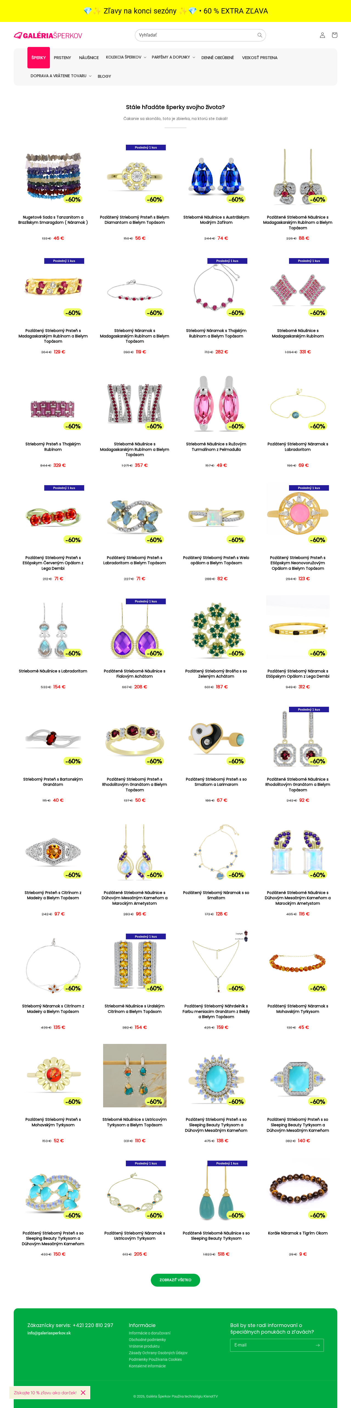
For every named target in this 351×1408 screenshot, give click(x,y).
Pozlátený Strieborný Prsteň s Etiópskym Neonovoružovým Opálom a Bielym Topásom (297, 563)
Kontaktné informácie (147, 1366)
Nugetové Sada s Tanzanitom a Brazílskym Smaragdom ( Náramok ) (53, 220)
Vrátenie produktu (144, 1346)
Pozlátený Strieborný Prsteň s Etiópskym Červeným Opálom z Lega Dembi (53, 563)
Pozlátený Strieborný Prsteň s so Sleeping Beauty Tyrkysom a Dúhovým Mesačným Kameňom (216, 1125)
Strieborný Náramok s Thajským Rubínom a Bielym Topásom (216, 333)
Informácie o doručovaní (149, 1333)
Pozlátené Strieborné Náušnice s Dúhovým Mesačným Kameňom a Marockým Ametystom (135, 898)
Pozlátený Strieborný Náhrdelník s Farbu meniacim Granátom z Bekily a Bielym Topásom (216, 1011)
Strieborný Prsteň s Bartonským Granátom (53, 782)
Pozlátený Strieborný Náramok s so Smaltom (216, 895)
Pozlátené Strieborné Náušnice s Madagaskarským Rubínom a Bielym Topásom (297, 223)
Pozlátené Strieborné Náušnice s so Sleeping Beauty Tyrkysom (216, 1236)
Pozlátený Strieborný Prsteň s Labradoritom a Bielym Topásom (134, 560)
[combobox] (200, 35)
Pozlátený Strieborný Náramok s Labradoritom (298, 447)
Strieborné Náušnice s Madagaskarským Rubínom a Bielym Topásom (134, 449)
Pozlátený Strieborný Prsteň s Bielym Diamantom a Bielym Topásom (134, 220)
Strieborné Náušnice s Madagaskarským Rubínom (298, 333)
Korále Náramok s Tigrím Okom (298, 1233)
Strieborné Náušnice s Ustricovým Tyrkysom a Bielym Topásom (135, 1122)
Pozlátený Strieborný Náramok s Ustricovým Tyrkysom (134, 1236)
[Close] (83, 1392)
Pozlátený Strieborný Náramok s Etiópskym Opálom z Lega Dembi (297, 674)
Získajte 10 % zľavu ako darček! (45, 1392)
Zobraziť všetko (175, 1280)
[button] (126, 57)
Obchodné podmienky (147, 1339)
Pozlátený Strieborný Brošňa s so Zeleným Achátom (216, 674)
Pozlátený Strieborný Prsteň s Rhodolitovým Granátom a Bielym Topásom (134, 785)
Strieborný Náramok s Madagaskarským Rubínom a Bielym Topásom (134, 336)
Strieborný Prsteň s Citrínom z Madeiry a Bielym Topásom (53, 895)
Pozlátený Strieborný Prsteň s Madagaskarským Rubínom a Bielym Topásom (53, 336)
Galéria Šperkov (158, 1396)
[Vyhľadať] (260, 35)
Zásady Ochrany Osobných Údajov (158, 1353)
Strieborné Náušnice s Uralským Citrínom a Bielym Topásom (135, 1009)
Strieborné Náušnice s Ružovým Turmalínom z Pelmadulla (216, 447)
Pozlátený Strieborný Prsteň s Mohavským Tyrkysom (53, 1122)
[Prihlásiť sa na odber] (318, 1345)
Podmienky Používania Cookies (155, 1359)
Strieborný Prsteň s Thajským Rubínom (53, 447)
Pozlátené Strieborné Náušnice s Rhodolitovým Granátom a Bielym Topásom (297, 785)
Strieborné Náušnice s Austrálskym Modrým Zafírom (216, 220)
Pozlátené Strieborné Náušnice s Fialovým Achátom (134, 674)
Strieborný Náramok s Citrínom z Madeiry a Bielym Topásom (53, 1009)
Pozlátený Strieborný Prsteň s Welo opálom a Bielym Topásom (216, 560)
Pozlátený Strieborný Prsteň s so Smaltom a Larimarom (216, 782)
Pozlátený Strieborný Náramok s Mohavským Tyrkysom (298, 1009)
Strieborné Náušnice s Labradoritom (53, 671)
